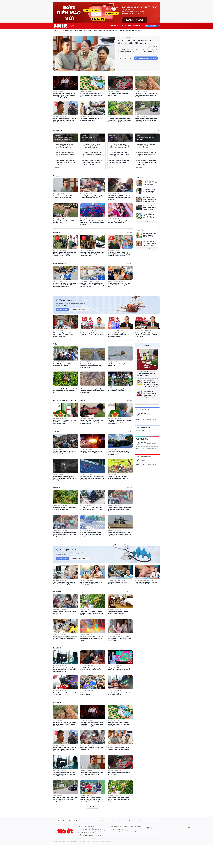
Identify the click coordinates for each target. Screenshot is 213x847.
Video (72, 821)
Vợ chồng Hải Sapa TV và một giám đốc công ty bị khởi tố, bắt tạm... (149, 199)
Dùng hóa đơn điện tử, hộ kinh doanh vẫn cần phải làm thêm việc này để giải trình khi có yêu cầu (64, 334)
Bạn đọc (157, 821)
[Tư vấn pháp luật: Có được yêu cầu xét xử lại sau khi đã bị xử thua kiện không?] (92, 322)
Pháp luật (87, 821)
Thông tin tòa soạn (82, 834)
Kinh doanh (94, 821)
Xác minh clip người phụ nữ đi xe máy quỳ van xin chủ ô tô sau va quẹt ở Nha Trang (64, 534)
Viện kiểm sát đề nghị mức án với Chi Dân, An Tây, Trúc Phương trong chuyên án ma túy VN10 (92, 222)
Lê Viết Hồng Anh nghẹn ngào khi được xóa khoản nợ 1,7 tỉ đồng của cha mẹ (150, 394)
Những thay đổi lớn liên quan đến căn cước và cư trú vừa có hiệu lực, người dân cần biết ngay (91, 421)
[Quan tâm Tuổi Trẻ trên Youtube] (148, 827)
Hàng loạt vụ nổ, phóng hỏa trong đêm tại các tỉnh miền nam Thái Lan (91, 452)
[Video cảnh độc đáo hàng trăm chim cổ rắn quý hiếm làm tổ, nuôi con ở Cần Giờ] (65, 379)
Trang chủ (56, 821)
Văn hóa (120, 821)
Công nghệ (140, 30)
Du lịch (107, 821)
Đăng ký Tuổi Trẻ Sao (151, 25)
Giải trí (100, 30)
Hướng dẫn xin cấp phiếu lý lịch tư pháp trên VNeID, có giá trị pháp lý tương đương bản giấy (119, 421)
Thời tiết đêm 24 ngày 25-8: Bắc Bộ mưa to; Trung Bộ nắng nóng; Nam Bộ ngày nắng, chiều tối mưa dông (91, 799)
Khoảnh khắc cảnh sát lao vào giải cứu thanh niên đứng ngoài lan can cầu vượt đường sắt (119, 534)
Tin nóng (61, 30)
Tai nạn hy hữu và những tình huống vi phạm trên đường (63, 138)
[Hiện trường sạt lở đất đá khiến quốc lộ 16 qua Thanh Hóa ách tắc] (65, 497)
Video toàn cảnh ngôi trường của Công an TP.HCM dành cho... (149, 235)
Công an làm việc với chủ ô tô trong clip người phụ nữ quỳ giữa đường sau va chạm (119, 509)
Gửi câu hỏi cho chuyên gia (80, 309)
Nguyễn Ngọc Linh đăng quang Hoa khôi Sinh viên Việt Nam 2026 (118, 221)
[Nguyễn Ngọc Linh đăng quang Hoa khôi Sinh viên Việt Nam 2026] (120, 210)
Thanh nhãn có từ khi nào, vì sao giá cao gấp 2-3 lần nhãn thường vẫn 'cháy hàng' (91, 613)
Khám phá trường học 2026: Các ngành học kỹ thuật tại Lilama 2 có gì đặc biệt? (119, 284)
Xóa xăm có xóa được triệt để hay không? (118, 583)
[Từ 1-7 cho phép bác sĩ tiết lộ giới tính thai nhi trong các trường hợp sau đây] (65, 572)
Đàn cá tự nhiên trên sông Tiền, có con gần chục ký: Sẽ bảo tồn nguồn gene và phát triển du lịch (92, 390)
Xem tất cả (57, 167)
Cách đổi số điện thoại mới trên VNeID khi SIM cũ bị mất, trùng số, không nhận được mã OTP (64, 421)
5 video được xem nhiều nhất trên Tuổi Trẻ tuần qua (64, 693)
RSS (140, 831)
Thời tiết (82, 795)
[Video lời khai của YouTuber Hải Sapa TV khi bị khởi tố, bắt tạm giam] (65, 185)
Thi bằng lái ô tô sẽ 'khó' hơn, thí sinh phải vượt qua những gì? (91, 119)
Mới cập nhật (57, 702)
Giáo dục (136, 821)
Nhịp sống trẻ (114, 821)
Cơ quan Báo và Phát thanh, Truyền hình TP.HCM (89, 835)
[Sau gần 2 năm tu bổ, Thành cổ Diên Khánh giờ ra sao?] (65, 210)
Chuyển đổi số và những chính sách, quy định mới (69, 400)
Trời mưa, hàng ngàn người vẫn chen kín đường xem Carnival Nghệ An (118, 389)
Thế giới (76, 30)
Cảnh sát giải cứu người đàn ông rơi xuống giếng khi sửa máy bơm (91, 196)
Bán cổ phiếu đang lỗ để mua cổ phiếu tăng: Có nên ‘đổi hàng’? (119, 693)
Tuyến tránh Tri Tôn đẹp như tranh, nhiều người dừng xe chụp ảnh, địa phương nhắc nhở (90, 365)
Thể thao (95, 30)
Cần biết (129, 25)
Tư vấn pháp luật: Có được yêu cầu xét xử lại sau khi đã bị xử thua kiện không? (92, 333)
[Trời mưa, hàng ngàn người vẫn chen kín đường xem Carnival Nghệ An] (120, 379)
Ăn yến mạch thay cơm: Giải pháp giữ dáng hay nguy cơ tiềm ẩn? (91, 583)
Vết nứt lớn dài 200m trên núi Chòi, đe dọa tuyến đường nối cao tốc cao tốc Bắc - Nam (146, 95)
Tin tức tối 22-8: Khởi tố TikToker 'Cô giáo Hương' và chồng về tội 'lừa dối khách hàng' (146, 373)
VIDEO (71, 26)
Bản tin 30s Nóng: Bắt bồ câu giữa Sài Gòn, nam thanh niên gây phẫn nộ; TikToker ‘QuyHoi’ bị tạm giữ (64, 253)
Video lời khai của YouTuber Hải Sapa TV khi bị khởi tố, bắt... (150, 183)
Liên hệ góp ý (135, 831)
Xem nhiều (139, 178)
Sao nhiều (139, 230)
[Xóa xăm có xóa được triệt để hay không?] (120, 572)
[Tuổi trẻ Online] (65, 831)
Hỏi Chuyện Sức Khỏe (113, 580)
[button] (155, 130)
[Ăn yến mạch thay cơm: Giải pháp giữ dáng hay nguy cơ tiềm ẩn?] (92, 572)
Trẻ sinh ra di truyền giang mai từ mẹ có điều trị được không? (146, 583)
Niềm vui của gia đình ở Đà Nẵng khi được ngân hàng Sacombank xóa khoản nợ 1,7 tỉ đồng (119, 638)
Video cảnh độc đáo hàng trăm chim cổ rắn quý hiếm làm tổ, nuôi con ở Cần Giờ (65, 390)
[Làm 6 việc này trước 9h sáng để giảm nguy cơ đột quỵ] (120, 83)
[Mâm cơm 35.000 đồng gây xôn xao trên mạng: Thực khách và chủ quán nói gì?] (139, 243)
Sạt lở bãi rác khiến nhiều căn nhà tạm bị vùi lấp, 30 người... (149, 207)
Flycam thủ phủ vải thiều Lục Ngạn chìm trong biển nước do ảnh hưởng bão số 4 (91, 95)
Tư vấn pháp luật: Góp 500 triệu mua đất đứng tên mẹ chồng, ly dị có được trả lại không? (146, 334)
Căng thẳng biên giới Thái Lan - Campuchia (145, 138)
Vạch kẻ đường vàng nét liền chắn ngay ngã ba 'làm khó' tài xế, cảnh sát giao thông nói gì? (146, 120)
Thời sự (77, 821)
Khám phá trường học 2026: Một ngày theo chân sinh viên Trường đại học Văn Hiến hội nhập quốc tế (64, 284)
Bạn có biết (89, 30)
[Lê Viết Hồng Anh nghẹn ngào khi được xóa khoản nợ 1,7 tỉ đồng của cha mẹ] (139, 393)
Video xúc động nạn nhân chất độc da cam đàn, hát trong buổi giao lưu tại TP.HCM (91, 638)
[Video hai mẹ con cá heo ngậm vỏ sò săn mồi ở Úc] (120, 353)
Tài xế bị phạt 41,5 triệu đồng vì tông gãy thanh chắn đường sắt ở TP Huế (91, 508)
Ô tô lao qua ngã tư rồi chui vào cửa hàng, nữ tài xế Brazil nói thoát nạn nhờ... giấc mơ (91, 534)
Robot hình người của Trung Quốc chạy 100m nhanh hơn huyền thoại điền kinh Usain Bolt (92, 478)
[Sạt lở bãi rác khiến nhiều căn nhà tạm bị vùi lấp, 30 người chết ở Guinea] (139, 207)
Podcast (113, 25)
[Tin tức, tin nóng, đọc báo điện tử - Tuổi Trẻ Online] (60, 25)
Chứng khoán (113, 138)
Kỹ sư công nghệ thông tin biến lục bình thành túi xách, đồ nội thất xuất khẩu (65, 637)
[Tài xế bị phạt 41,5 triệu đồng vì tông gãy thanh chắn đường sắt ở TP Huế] (92, 497)
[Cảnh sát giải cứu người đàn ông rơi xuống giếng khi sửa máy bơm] (92, 185)
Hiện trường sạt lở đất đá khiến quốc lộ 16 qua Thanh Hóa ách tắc (65, 508)
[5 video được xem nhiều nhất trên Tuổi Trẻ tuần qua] (65, 682)
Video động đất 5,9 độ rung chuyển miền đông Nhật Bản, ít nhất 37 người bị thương (64, 478)
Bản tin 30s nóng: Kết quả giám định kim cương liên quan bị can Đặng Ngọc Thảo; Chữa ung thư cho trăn (119, 253)
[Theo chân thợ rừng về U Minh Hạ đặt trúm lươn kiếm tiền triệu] (65, 353)
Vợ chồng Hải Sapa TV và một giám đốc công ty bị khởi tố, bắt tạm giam (135, 41)
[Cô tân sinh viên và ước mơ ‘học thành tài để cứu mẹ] (65, 601)
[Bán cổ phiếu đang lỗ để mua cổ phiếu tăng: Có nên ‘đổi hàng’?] (120, 682)
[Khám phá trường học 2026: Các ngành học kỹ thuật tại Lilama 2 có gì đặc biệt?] (120, 273)
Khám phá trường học (60, 263)
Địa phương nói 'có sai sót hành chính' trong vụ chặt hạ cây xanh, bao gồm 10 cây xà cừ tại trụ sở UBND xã (119, 120)
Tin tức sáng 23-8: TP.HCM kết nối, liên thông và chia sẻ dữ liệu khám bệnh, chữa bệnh (151, 383)
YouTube (121, 25)
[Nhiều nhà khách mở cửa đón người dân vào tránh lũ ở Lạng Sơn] (120, 601)
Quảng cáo (137, 25)
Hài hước (105, 30)
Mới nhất (55, 30)
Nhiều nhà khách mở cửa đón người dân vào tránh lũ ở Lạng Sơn (118, 612)
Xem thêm (93, 807)
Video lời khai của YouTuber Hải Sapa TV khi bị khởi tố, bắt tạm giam (64, 196)
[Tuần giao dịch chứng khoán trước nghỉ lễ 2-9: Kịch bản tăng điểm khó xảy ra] (120, 657)
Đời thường (82, 30)
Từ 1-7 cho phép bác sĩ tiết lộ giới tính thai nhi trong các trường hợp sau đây (64, 583)
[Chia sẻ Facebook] (151, 47)
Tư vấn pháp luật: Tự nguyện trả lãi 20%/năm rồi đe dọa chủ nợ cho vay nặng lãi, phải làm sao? (118, 334)
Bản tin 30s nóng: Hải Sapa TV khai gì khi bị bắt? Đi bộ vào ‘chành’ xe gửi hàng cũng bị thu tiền (64, 120)
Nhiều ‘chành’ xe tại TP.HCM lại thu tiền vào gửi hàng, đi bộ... (149, 191)
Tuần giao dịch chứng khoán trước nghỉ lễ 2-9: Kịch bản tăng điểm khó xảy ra (119, 668)
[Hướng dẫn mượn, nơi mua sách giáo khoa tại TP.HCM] (92, 682)
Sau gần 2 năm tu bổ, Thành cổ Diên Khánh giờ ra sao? (64, 221)
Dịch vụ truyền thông (115, 831)
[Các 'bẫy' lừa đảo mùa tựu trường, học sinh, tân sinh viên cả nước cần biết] (92, 657)
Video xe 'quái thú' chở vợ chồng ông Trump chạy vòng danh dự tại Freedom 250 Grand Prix (119, 453)
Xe (104, 821)
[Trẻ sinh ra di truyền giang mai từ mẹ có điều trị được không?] (147, 572)
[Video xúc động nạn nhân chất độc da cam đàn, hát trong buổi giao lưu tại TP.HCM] (92, 626)
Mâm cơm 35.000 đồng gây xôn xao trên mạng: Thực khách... (149, 243)
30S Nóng (111, 30)
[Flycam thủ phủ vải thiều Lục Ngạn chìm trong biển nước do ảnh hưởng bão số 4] (92, 83)
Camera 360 (128, 30)
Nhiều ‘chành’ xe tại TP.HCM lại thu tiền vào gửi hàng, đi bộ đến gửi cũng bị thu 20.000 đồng (119, 197)
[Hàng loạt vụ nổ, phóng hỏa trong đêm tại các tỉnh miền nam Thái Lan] (92, 441)
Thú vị (71, 30)
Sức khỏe (134, 30)
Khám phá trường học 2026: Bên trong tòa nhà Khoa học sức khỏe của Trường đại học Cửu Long (92, 284)
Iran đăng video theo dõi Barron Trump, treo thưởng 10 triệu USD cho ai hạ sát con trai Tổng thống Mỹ (65, 95)
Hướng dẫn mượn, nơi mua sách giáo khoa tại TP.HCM (91, 693)
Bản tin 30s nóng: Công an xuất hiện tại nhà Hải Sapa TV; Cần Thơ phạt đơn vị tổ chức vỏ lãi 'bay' (92, 253)
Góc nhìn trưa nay (119, 30)
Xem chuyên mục (62, 309)
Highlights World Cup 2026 (90, 138)
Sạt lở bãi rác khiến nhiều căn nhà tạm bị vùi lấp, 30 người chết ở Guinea (64, 452)
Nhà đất (141, 821)
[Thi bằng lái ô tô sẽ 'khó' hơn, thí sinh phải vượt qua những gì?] (92, 108)
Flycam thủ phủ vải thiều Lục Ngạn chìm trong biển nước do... (149, 216)
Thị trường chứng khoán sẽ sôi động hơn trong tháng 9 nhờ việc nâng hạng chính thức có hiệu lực (64, 669)
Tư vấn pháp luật (84, 331)
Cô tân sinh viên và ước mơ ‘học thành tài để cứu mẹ (64, 612)
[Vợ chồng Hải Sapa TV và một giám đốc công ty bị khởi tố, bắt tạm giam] (84, 53)
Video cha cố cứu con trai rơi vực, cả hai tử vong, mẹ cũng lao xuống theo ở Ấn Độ (119, 478)
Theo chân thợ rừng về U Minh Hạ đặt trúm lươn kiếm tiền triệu (64, 364)
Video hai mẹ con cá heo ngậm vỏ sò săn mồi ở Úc (118, 364)
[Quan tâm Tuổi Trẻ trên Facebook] (152, 827)
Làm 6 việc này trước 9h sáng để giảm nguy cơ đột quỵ (119, 94)
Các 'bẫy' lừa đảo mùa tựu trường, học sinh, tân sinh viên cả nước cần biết (91, 668)
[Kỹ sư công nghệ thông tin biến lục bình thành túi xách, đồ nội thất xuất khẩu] (65, 626)
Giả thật (152, 821)
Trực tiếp (66, 30)
